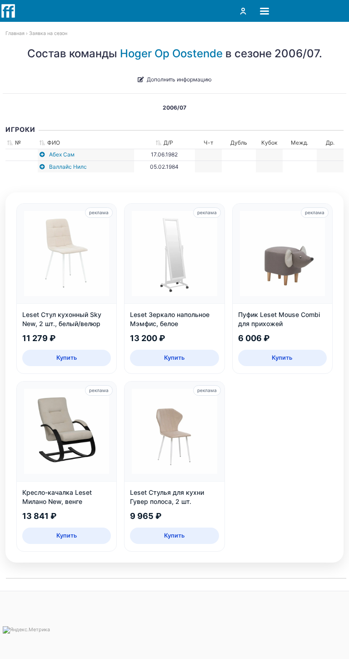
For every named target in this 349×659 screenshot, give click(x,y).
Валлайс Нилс (68, 166)
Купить (66, 357)
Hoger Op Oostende (171, 53)
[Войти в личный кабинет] (243, 10)
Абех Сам (62, 154)
